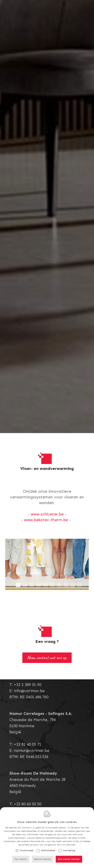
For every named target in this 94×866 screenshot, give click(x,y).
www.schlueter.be (47, 514)
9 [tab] (72, 585)
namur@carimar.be (32, 750)
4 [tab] (38, 585)
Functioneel (26, 850)
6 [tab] (52, 585)
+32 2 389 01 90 (27, 684)
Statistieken (48, 850)
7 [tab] (59, 585)
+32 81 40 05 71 (27, 744)
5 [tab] (45, 585)
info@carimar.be (29, 690)
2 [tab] (25, 585)
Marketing (69, 850)
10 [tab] (79, 585)
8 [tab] (66, 585)
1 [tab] (18, 585)
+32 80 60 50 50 (27, 804)
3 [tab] (31, 585)
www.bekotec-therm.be (46, 519)
